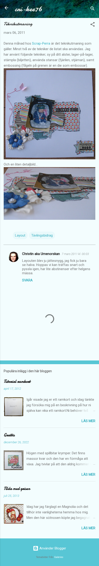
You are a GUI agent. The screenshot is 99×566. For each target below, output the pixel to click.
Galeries (58, 557)
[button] (92, 25)
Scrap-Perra (41, 43)
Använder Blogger (52, 548)
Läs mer (88, 421)
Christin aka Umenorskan (41, 254)
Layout (20, 235)
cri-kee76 (28, 9)
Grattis (9, 435)
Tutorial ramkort (17, 381)
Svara (27, 280)
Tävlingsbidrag (42, 235)
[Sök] (92, 9)
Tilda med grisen (17, 489)
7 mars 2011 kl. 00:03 (75, 254)
